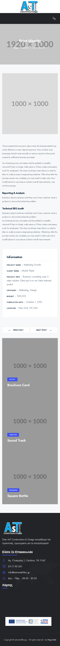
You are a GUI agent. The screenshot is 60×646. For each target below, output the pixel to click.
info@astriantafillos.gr (19, 572)
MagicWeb (51, 639)
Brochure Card (18, 385)
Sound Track (16, 440)
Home (16, 48)
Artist (25, 48)
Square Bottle (17, 495)
